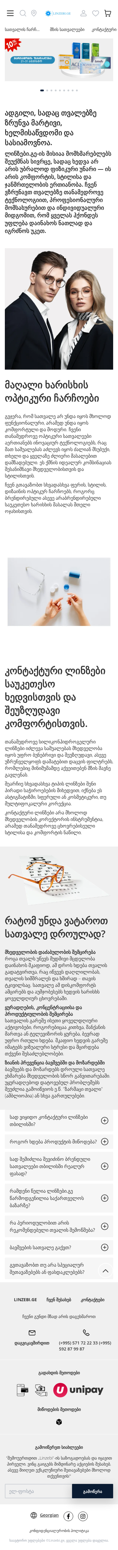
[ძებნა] (23, 13)
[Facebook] (68, 1516)
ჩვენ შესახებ (59, 1299)
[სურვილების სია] (95, 13)
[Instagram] (83, 1516)
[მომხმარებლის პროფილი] (83, 13)
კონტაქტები (92, 1299)
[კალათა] (107, 13)
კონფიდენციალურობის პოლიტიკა (59, 1530)
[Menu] (10, 13)
